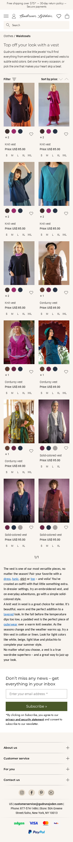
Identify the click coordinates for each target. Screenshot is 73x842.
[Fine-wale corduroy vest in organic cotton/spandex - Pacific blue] (54, 342)
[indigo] (48, 448)
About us (10, 748)
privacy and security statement (25, 719)
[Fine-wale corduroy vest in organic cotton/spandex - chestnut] (54, 263)
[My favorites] (59, 16)
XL (23, 155)
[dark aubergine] (7, 131)
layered (9, 614)
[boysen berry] (48, 289)
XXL (30, 155)
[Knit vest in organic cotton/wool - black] (19, 263)
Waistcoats (23, 36)
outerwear (10, 624)
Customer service (16, 758)
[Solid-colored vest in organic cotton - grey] (54, 421)
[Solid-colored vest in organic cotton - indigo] (19, 500)
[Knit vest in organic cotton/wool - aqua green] (54, 184)
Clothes (8, 36)
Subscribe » (36, 706)
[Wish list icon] (31, 134)
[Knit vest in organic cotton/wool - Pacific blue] (19, 184)
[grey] (55, 448)
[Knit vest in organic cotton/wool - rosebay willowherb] (54, 105)
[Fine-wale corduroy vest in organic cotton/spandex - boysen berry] (19, 342)
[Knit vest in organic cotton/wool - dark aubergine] (19, 105)
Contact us (12, 780)
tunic (15, 579)
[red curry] (42, 448)
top (33, 579)
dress (7, 579)
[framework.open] (6, 16)
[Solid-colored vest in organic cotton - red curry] (54, 500)
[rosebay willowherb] (13, 131)
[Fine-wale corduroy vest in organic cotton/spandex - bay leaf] (19, 421)
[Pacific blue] (20, 131)
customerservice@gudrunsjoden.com (38, 804)
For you (9, 769)
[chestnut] (42, 289)
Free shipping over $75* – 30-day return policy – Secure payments (36, 5)
